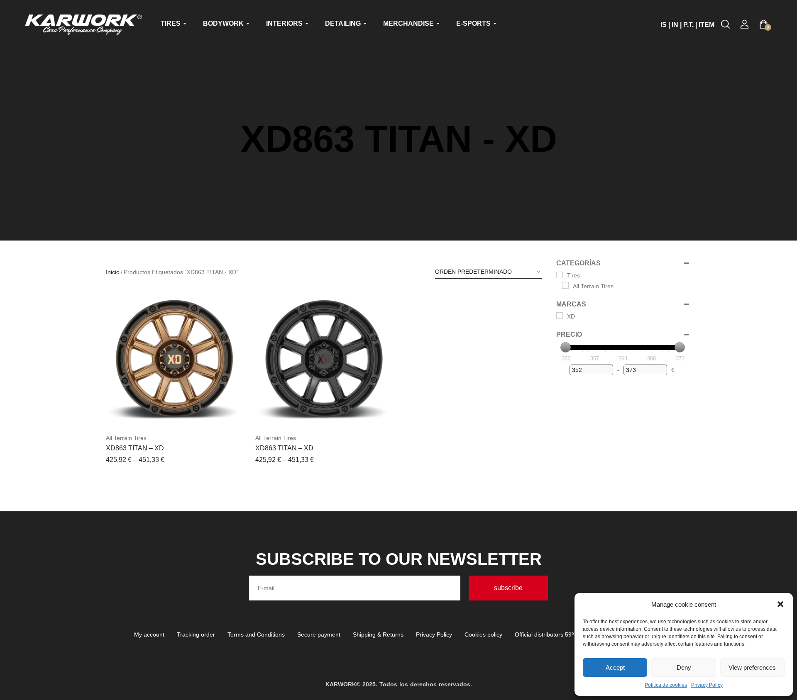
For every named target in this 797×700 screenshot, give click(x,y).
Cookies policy (483, 634)
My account (149, 634)
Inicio (113, 272)
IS (663, 24)
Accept (615, 667)
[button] (780, 604)
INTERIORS (285, 23)
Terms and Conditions (256, 634)
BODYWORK (224, 23)
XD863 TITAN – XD (135, 448)
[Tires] (559, 275)
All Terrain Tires (126, 438)
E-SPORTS (474, 23)
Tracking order (196, 634)
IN (675, 24)
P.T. (688, 24)
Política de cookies (666, 685)
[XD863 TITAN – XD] (174, 359)
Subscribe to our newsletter (399, 559)
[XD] (559, 315)
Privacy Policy (707, 685)
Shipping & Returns (378, 634)
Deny (684, 667)
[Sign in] (744, 24)
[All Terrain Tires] (565, 285)
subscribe (508, 587)
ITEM (706, 24)
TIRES (171, 23)
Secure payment (318, 634)
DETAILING (343, 23)
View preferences (752, 667)
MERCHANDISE (409, 23)
